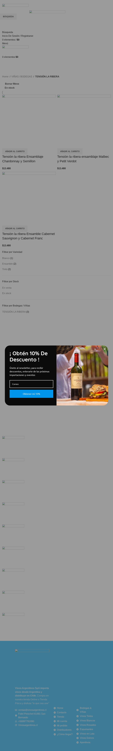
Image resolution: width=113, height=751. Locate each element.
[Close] (104, 349)
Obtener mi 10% (31, 393)
